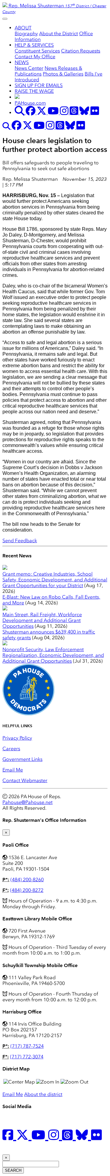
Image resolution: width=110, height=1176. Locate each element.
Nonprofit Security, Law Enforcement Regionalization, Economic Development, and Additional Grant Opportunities (53, 655)
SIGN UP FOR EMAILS (39, 85)
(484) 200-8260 (27, 879)
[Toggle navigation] (4, 19)
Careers (11, 748)
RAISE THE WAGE (34, 91)
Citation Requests (80, 51)
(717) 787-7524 (27, 1046)
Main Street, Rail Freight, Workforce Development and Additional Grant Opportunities (42, 620)
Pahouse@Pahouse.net (27, 802)
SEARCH (13, 1170)
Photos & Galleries (63, 74)
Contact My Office (35, 56)
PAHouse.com (30, 103)
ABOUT (23, 28)
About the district (43, 1094)
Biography (26, 33)
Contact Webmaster (24, 780)
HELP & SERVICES (34, 45)
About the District (58, 33)
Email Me (12, 770)
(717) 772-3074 (26, 1057)
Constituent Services (37, 51)
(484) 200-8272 (26, 890)
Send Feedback (19, 540)
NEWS (22, 62)
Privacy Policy (17, 738)
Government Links (22, 759)
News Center (29, 68)
